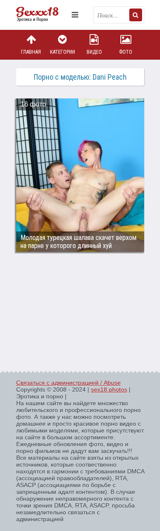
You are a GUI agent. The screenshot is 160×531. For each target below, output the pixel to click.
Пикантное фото (41, 15)
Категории (62, 52)
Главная (31, 52)
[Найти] (135, 15)
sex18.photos (109, 389)
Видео (94, 52)
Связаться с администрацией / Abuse (68, 382)
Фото (125, 52)
